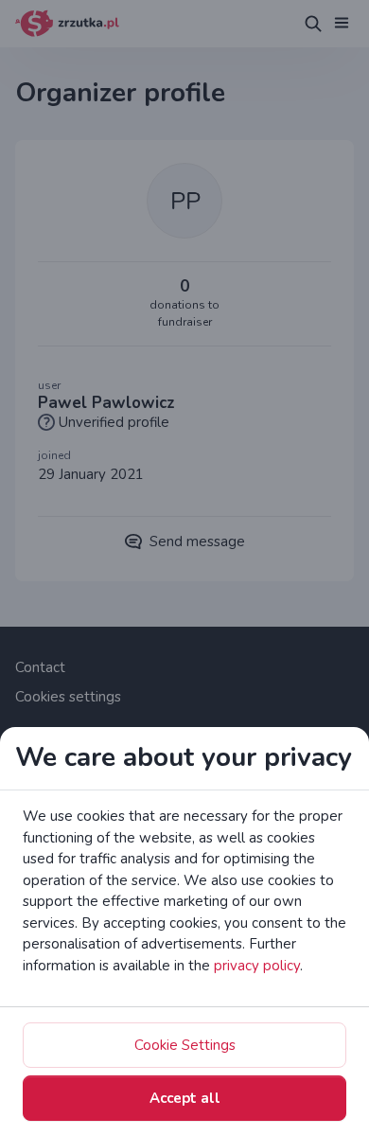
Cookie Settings (185, 1045)
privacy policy (257, 965)
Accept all (184, 1098)
